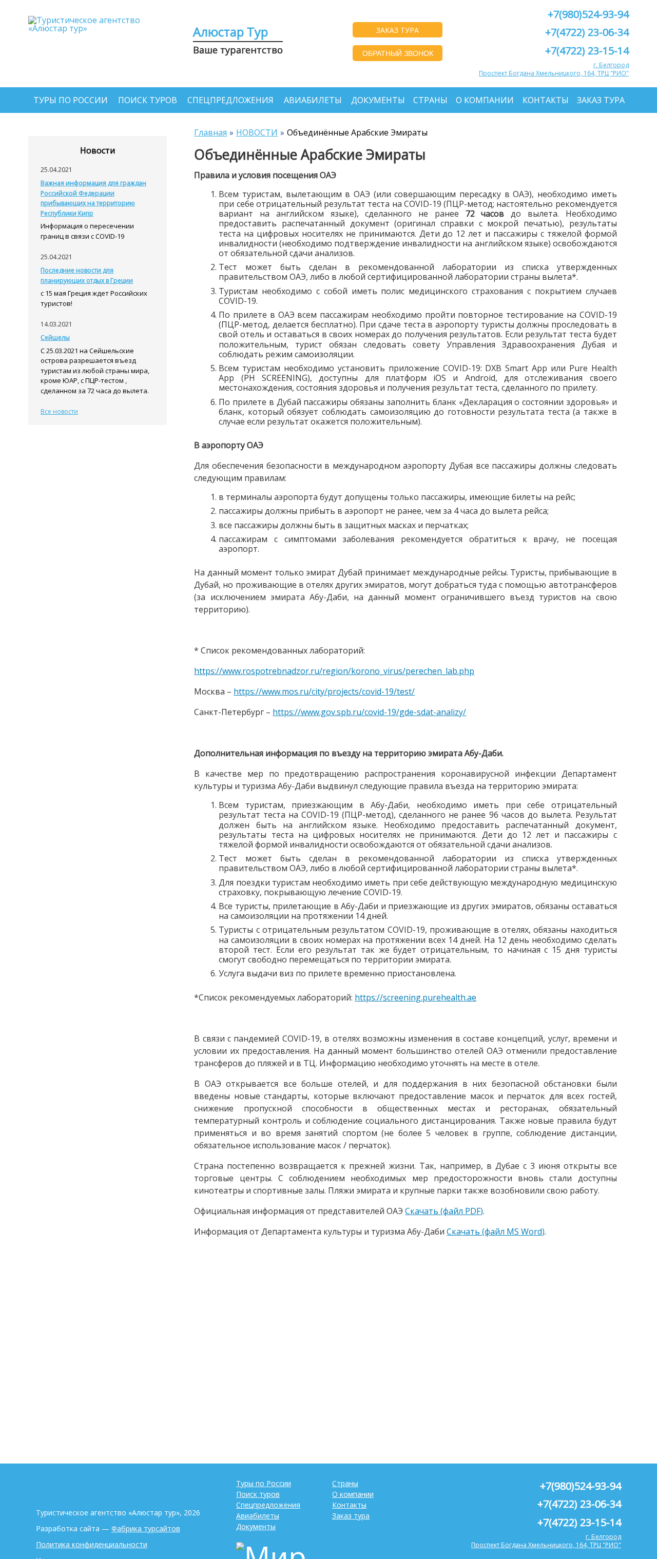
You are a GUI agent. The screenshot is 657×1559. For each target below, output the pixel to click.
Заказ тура (601, 100)
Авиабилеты (313, 100)
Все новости (59, 411)
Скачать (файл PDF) (444, 1211)
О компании (485, 100)
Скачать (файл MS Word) (496, 1231)
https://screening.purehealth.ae (415, 997)
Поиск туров (147, 100)
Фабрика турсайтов (145, 1528)
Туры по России (70, 100)
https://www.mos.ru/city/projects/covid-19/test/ (324, 691)
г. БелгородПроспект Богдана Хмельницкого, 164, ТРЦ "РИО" (554, 69)
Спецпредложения (230, 100)
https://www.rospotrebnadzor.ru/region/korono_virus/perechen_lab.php (334, 671)
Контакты (546, 100)
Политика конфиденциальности (91, 1544)
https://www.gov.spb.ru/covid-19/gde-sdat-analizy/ (369, 712)
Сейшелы (55, 337)
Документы (378, 100)
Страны (430, 100)
